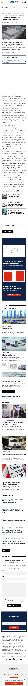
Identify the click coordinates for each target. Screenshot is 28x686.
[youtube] (10, 659)
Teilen (15, 57)
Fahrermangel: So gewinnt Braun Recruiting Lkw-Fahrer (12, 423)
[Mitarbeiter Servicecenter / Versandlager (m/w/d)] (12, 499)
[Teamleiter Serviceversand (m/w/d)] (9, 519)
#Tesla (8, 451)
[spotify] (21, 659)
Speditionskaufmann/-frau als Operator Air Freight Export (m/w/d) (13, 542)
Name (3, 576)
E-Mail (3, 570)
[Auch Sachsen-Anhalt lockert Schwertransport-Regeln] (14, 471)
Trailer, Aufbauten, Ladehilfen (18, 13)
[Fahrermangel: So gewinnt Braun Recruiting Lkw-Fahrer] (14, 411)
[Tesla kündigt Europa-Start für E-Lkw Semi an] (14, 443)
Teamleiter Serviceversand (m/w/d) (13, 521)
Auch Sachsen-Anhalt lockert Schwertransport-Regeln (11, 483)
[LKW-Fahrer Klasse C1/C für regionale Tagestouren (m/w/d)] (14, 527)
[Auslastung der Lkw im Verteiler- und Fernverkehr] (14, 276)
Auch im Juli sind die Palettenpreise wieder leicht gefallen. (13, 266)
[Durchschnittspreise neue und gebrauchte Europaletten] (14, 251)
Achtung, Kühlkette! (8, 355)
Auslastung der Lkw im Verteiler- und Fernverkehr (12, 287)
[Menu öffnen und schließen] (2, 2)
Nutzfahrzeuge (9, 182)
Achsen (3, 177)
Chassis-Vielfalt (7, 329)
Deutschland (14, 115)
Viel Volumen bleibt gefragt (11, 381)
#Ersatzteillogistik (17, 396)
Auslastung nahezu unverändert (10, 290)
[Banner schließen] (24, 679)
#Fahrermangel (10, 420)
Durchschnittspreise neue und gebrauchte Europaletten (13, 262)
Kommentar (4, 582)
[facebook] (6, 659)
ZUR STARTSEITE (7, 231)
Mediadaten (7, 674)
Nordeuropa (15, 160)
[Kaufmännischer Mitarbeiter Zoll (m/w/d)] (11, 509)
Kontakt (16, 674)
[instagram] (14, 659)
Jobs (22, 674)
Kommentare (7, 57)
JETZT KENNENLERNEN (14, 295)
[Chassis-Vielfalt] (14, 317)
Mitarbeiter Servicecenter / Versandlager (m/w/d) (10, 501)
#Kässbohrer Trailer (9, 308)
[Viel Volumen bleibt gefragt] (14, 370)
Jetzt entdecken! (14, 683)
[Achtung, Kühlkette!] (14, 344)
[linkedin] (17, 659)
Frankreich (23, 117)
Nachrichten (8, 13)
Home (3, 13)
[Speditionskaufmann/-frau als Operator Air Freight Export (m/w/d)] (14, 539)
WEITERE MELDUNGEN (8, 391)
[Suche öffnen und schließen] (22, 2)
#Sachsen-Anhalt (11, 479)
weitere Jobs (6, 550)
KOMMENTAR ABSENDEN (14, 605)
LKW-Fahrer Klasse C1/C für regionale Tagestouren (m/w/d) (12, 531)
